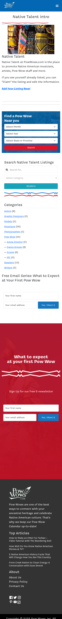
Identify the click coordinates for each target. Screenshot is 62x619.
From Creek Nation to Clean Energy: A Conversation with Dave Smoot (29, 564)
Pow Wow (9, 236)
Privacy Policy (18, 581)
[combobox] (31, 170)
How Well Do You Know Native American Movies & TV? (31, 548)
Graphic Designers (14, 216)
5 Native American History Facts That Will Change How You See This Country (30, 556)
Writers (8, 267)
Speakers (9, 262)
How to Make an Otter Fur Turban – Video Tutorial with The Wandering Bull (30, 539)
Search (31, 147)
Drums (10, 252)
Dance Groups (14, 247)
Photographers (12, 231)
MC (9, 257)
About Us (15, 577)
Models (8, 221)
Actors (7, 211)
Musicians (9, 226)
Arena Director (15, 241)
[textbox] (31, 178)
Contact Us (16, 586)
